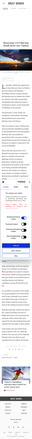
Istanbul (14, 8)
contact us (26, 432)
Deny (16, 256)
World (8, 407)
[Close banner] (29, 182)
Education (22, 8)
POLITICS (8, 404)
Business (24, 407)
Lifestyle (8, 410)
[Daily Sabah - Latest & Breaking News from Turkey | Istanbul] (16, 3)
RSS (16, 434)
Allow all (16, 245)
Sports (8, 413)
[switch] (23, 224)
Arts (24, 410)
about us (17, 432)
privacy (10, 432)
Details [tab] (16, 187)
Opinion (24, 413)
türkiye (15, 357)
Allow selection (16, 250)
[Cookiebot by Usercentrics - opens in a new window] (18, 182)
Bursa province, (7, 272)
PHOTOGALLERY (11, 390)
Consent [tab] (5, 187)
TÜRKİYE (5, 8)
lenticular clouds (7, 357)
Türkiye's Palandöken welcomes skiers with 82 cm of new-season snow (15, 384)
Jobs (4, 432)
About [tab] (26, 187)
